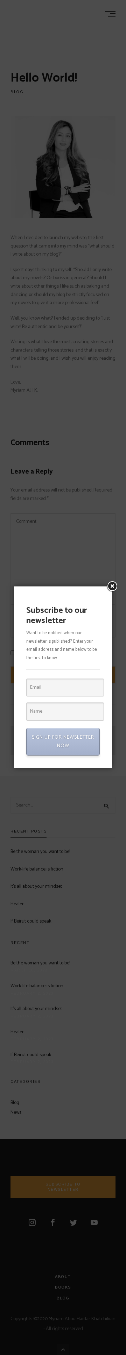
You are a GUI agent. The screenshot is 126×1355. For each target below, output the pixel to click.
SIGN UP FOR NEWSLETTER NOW (63, 741)
